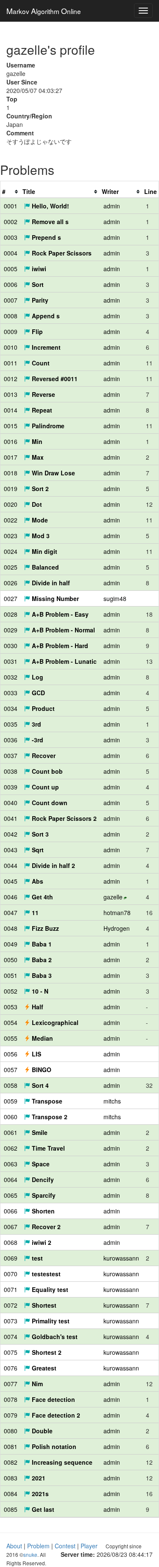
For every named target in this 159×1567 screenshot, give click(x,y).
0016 (10, 441)
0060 (10, 1116)
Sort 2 (39, 488)
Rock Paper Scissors (61, 253)
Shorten (42, 1211)
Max (37, 457)
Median (41, 1038)
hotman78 (117, 912)
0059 (10, 1101)
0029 (10, 630)
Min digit (43, 551)
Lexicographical (54, 1022)
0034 (10, 708)
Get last (42, 1509)
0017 (10, 457)
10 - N (39, 991)
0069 (10, 1258)
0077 (10, 1383)
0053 (10, 1007)
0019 (10, 488)
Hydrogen (116, 928)
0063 (10, 1164)
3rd (35, 724)
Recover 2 (45, 1226)
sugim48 (114, 598)
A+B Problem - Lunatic (63, 661)
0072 (10, 1305)
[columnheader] (10, 191)
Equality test (49, 1289)
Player (89, 1546)
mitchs (112, 1101)
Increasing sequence (61, 1462)
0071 (10, 1289)
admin (111, 206)
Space (40, 1164)
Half (36, 1007)
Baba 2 (41, 959)
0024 (10, 551)
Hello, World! (49, 206)
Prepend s (45, 237)
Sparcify (43, 1195)
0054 (10, 1022)
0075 (10, 1352)
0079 (10, 1415)
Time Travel (47, 1148)
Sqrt (37, 849)
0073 (10, 1321)
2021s (39, 1493)
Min (36, 441)
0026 (10, 582)
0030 (10, 645)
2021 (37, 1478)
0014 (10, 410)
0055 (10, 1038)
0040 (10, 802)
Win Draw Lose (52, 473)
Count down (48, 802)
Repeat (41, 410)
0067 (10, 1226)
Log (36, 677)
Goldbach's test (54, 1336)
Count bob (46, 771)
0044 (10, 865)
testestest (45, 1273)
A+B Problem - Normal (62, 630)
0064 (10, 1179)
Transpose (46, 1101)
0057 (10, 1069)
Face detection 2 (55, 1415)
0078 (10, 1399)
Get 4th (41, 897)
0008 (10, 316)
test (36, 1258)
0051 (10, 975)
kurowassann (121, 1258)
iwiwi (38, 268)
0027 (10, 598)
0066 (10, 1211)
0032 (10, 677)
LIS (35, 1054)
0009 (10, 331)
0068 (10, 1242)
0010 (10, 347)
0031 (10, 661)
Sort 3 (39, 834)
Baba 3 (41, 975)
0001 (10, 206)
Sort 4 (39, 1085)
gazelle (113, 897)
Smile (38, 1132)
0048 (10, 928)
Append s (45, 316)
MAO (43, 10)
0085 (10, 1509)
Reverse (42, 394)
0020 (10, 504)
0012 (10, 378)
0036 (10, 740)
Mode (39, 520)
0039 (10, 787)
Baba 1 (41, 944)
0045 (10, 881)
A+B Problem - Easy (59, 614)
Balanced (44, 567)
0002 (10, 221)
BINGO (40, 1069)
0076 (10, 1368)
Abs (36, 881)
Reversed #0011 (54, 378)
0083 (10, 1478)
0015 (10, 425)
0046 (10, 897)
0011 (10, 363)
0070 (10, 1273)
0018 (10, 473)
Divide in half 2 (52, 865)
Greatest (43, 1368)
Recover (43, 755)
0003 (10, 237)
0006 (10, 284)
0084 (10, 1493)
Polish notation (53, 1446)
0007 (10, 300)
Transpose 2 (48, 1116)
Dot (36, 504)
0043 (10, 849)
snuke (30, 1554)
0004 (10, 253)
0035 (10, 724)
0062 (10, 1148)
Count (40, 363)
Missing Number (54, 598)
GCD (37, 692)
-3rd (36, 740)
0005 (10, 268)
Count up (44, 787)
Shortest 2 (45, 1352)
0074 (10, 1336)
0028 (10, 614)
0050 (10, 959)
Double (41, 1431)
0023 (10, 535)
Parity (39, 300)
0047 (10, 912)
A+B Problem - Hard (59, 645)
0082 (10, 1462)
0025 (10, 567)
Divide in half (50, 582)
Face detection (52, 1399)
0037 (10, 755)
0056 (10, 1054)
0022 (10, 520)
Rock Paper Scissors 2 (63, 818)
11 (34, 912)
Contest (65, 1546)
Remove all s (49, 221)
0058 (10, 1085)
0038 (10, 771)
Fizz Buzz (44, 928)
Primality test (50, 1321)
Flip (36, 331)
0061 (10, 1132)
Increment (45, 347)
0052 (10, 991)
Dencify (42, 1179)
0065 (10, 1195)
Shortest (43, 1305)
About (14, 1546)
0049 (10, 944)
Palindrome (47, 425)
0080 (10, 1431)
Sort (37, 284)
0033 (10, 692)
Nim (36, 1383)
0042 (10, 834)
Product (42, 708)
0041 (10, 818)
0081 (10, 1446)
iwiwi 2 (40, 1242)
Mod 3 (40, 535)
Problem (38, 1546)
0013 (10, 394)
